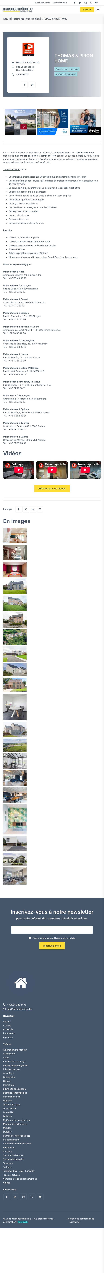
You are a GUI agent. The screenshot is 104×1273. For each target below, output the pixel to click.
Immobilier (8, 1112)
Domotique (8, 1085)
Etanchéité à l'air (11, 1096)
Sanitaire (7, 1151)
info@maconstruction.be (19, 1009)
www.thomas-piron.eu (27, 62)
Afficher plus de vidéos (52, 488)
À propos (8, 1037)
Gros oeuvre (9, 1108)
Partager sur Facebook (18, 509)
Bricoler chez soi (11, 1069)
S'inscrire (87, 9)
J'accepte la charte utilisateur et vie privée (53, 938)
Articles (7, 1025)
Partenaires (18, 18)
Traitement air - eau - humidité (18, 1171)
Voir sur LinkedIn (32, 85)
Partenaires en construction (17, 1143)
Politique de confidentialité (80, 1218)
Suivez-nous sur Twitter (91, 2)
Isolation (7, 1116)
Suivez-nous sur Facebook (74, 2)
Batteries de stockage (14, 1061)
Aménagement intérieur (15, 1049)
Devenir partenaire (42, 2)
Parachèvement (11, 1139)
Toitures (7, 1167)
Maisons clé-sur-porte (66, 74)
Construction (33, 18)
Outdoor (7, 1131)
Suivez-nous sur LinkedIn (80, 2)
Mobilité (7, 1128)
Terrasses (8, 1163)
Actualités (8, 1029)
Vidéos (6, 1182)
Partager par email (40, 509)
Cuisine (7, 1081)
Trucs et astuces (11, 1175)
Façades (7, 1100)
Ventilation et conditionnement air (20, 1178)
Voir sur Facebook (24, 85)
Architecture (9, 1053)
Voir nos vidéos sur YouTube (96, 2)
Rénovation (8, 1147)
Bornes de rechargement (15, 1065)
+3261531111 (22, 74)
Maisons (74, 69)
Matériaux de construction (16, 1120)
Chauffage (8, 1073)
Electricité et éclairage (14, 1088)
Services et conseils (13, 1159)
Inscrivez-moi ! (52, 945)
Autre (6, 1057)
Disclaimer (75, 1222)
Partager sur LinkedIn (33, 509)
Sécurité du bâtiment (13, 1155)
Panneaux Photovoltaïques (16, 1135)
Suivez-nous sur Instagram (85, 2)
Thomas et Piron (11, 169)
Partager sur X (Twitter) (25, 509)
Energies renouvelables (15, 1092)
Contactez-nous (60, 2)
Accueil (7, 18)
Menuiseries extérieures (15, 1124)
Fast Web (23, 1222)
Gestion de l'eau (11, 1104)
